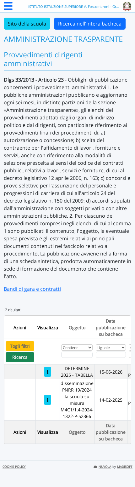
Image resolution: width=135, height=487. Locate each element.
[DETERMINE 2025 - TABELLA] (47, 372)
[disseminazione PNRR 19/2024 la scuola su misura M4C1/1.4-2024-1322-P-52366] (47, 400)
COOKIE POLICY (14, 467)
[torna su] (122, 467)
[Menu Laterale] (8, 7)
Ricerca (20, 357)
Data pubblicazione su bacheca (111, 327)
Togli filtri (20, 346)
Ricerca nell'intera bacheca (90, 23)
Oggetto (77, 327)
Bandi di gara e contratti (32, 288)
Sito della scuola (27, 23)
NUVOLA (105, 467)
